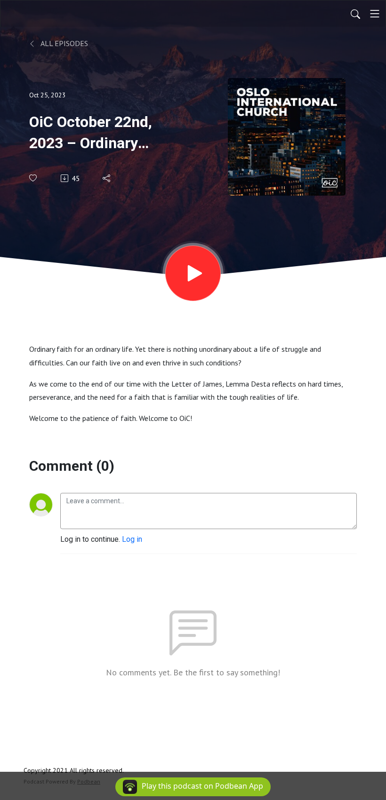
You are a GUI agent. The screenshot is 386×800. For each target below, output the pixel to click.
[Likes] (33, 178)
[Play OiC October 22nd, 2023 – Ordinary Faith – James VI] (193, 273)
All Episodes (63, 43)
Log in (132, 539)
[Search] (355, 13)
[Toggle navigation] (375, 14)
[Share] (107, 178)
